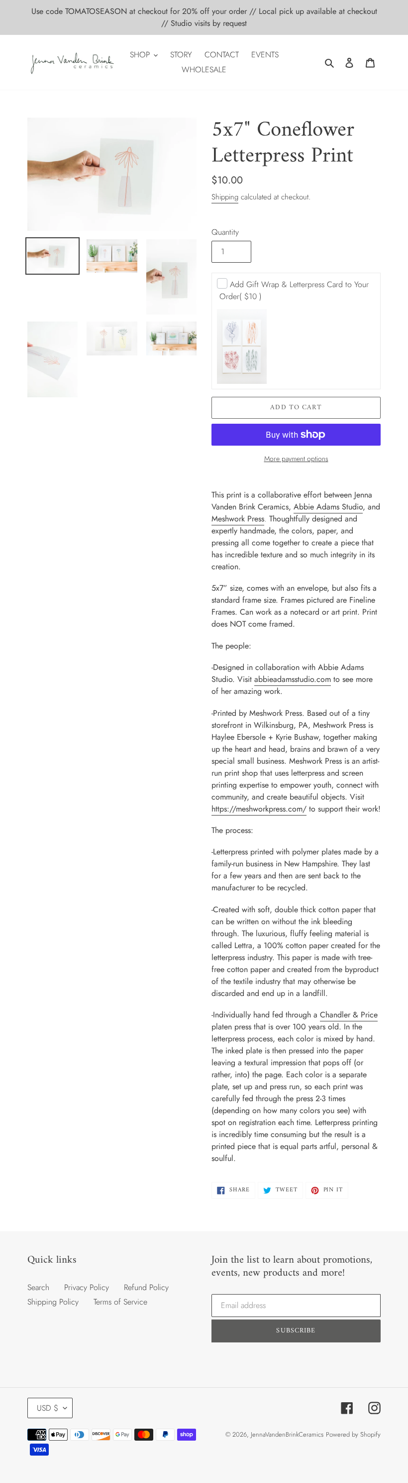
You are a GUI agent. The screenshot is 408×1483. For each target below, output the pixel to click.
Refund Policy (146, 1287)
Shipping (224, 196)
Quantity (225, 232)
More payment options (296, 459)
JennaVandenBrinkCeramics (287, 1434)
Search (38, 1287)
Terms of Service (120, 1302)
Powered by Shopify (353, 1434)
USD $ (47, 1408)
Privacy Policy (86, 1287)
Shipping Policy (53, 1302)
